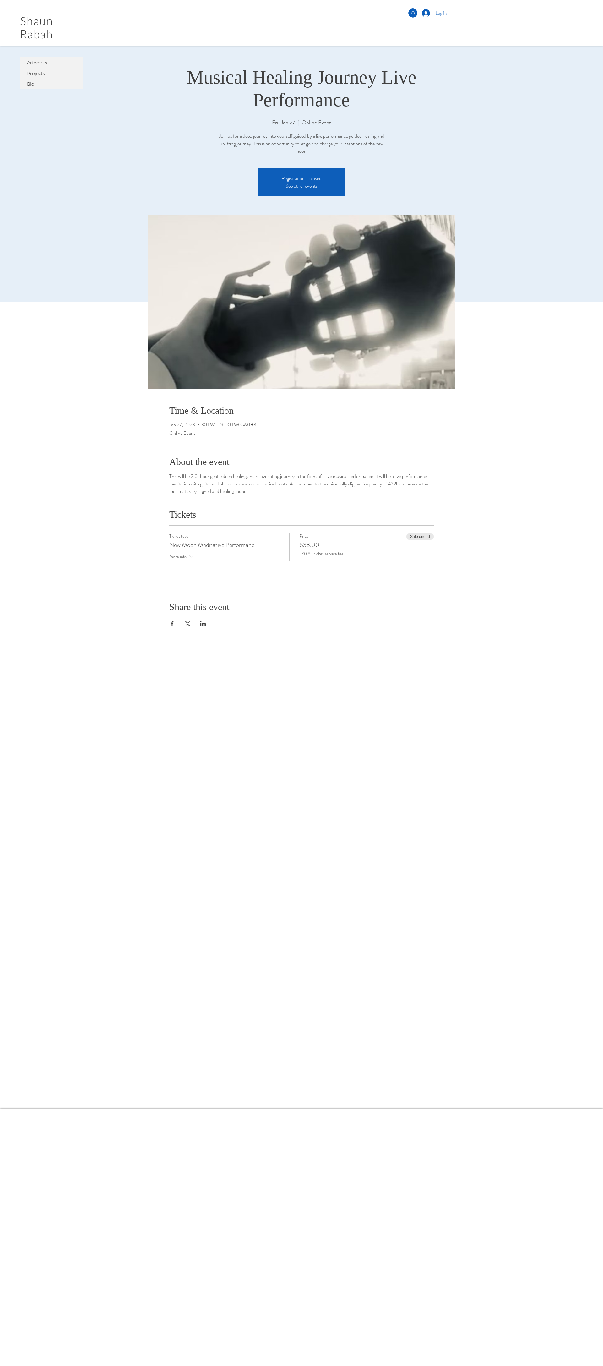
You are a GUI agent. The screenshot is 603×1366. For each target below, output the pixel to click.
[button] (412, 13)
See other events (301, 185)
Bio (30, 84)
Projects (36, 73)
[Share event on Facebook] (172, 623)
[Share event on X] (188, 623)
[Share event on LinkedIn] (203, 623)
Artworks (37, 62)
